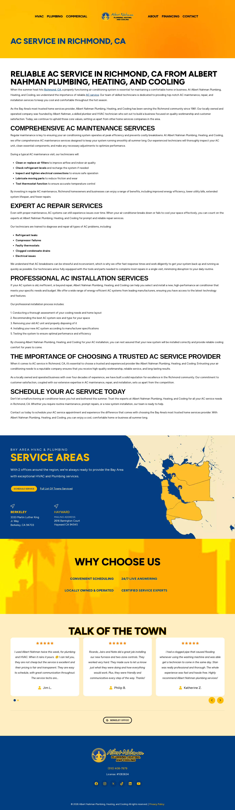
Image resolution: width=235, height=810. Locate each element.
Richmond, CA (52, 89)
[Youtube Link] (138, 783)
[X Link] (113, 783)
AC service (92, 95)
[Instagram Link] (104, 783)
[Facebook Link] (96, 783)
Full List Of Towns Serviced (56, 488)
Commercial (76, 16)
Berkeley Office (119, 720)
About (153, 16)
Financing (170, 16)
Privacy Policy (156, 804)
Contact (190, 16)
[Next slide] (220, 700)
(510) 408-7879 (117, 768)
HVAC (39, 16)
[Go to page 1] (15, 700)
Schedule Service (24, 488)
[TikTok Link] (121, 783)
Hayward (62, 512)
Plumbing (55, 16)
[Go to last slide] (212, 700)
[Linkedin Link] (130, 783)
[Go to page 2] (18, 700)
